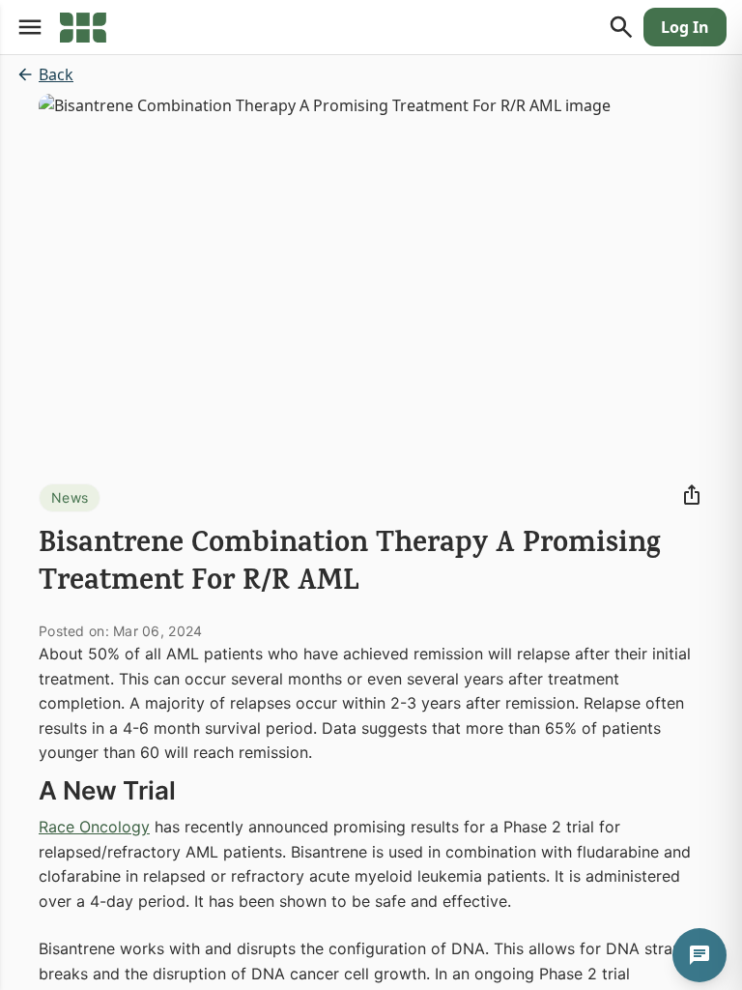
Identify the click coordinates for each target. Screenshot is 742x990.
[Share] (691, 495)
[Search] (621, 27)
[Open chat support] (699, 955)
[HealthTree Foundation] (83, 27)
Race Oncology (94, 826)
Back (56, 74)
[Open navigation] (29, 27)
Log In (685, 27)
